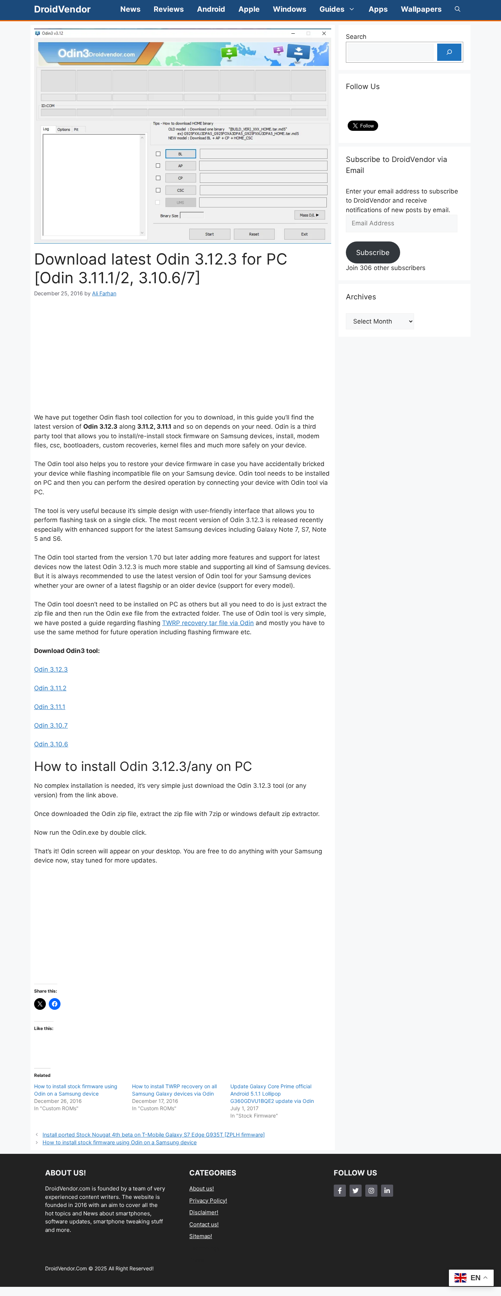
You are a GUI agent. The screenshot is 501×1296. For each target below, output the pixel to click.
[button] (457, 9)
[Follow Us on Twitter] (356, 1191)
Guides (331, 9)
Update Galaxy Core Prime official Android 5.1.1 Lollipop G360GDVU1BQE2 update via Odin (272, 1093)
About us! (201, 1188)
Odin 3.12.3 (51, 669)
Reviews (169, 9)
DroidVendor (62, 9)
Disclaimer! (203, 1212)
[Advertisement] (182, 355)
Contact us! (204, 1224)
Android (211, 9)
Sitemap (200, 1236)
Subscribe (373, 252)
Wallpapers (421, 9)
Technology (204, 1248)
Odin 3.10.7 (51, 725)
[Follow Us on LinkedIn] (387, 1191)
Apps (378, 9)
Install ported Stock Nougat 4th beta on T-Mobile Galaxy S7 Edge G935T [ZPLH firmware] (154, 1134)
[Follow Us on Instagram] (371, 1191)
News (130, 9)
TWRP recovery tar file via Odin (208, 623)
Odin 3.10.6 (51, 744)
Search (356, 36)
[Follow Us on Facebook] (340, 1191)
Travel (197, 1259)
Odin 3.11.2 (50, 688)
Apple (249, 9)
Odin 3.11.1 (49, 706)
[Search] (449, 52)
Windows (289, 9)
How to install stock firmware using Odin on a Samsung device (120, 1142)
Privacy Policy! (208, 1200)
